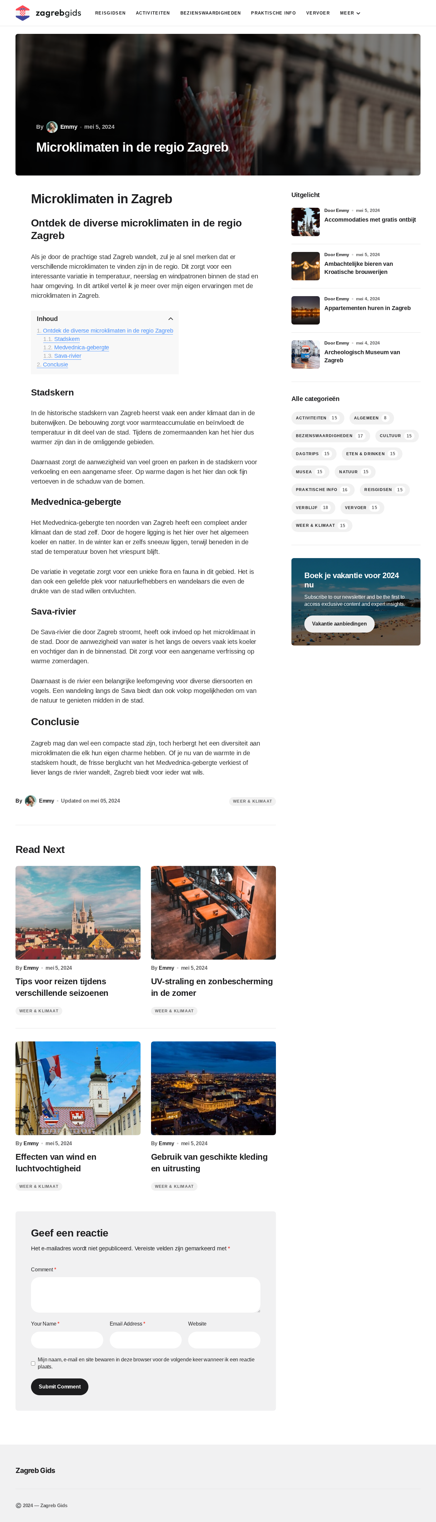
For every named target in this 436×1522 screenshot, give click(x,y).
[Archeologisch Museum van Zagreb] (305, 354)
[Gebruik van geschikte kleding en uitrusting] (213, 1088)
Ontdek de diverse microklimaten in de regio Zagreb (108, 330)
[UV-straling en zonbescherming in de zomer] (213, 913)
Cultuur (396, 436)
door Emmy (336, 210)
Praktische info (322, 489)
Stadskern (67, 339)
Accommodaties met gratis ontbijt (370, 219)
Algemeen (370, 418)
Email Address (128, 1324)
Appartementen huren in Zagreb (367, 308)
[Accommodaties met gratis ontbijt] (305, 222)
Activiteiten (316, 418)
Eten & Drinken (370, 453)
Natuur (354, 471)
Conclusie (55, 364)
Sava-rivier (67, 356)
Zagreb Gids (35, 1470)
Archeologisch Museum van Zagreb (362, 356)
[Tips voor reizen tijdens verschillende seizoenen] (78, 913)
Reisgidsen (383, 489)
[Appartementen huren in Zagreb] (305, 310)
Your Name (45, 1324)
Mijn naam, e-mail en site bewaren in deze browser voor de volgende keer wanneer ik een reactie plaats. (146, 1363)
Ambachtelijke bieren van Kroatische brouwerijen (358, 268)
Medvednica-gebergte (81, 347)
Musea (309, 471)
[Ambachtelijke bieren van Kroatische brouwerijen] (305, 266)
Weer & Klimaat (252, 801)
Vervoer (361, 507)
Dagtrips (313, 453)
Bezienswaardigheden (329, 436)
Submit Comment (60, 1386)
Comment (43, 1269)
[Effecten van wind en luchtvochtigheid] (78, 1088)
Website (197, 1324)
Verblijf (312, 507)
